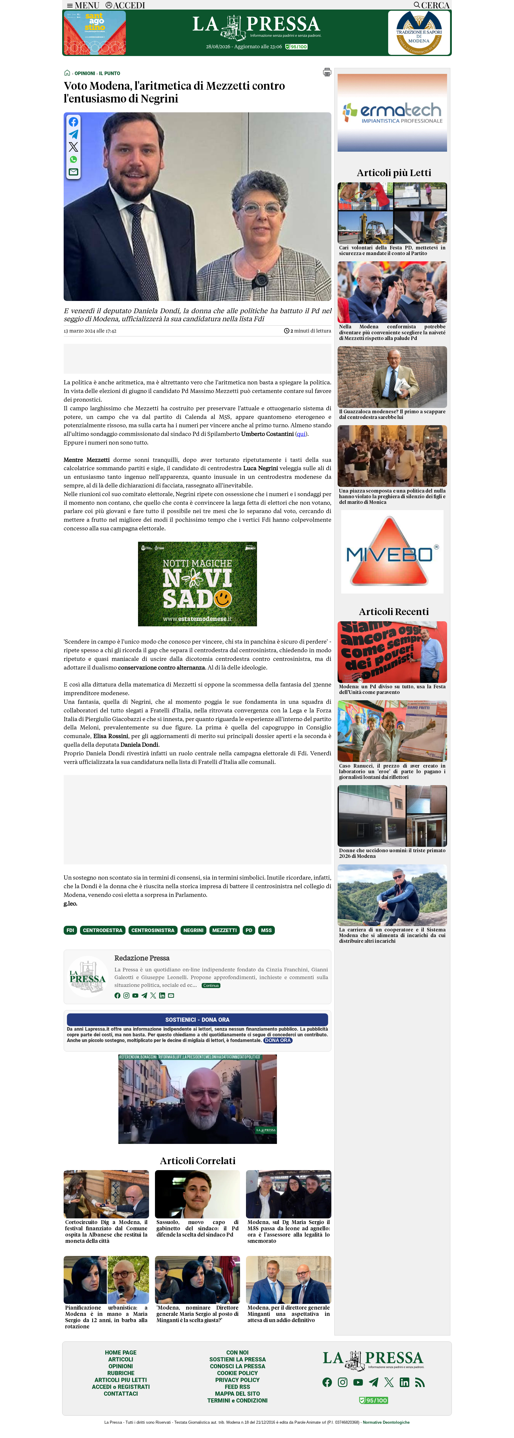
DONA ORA (278, 1040)
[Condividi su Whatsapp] (73, 159)
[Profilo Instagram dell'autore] (126, 996)
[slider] (191, 1139)
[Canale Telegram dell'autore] (144, 996)
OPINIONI (121, 1366)
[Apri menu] (68, 5)
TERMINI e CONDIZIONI (237, 1400)
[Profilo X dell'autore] (153, 996)
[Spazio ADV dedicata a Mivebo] (392, 592)
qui (301, 434)
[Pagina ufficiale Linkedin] (404, 1383)
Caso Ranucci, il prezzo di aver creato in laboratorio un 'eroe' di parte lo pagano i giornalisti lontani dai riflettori (392, 772)
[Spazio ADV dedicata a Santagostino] (95, 53)
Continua (211, 985)
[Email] (171, 996)
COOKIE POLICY (237, 1373)
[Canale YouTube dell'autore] (135, 996)
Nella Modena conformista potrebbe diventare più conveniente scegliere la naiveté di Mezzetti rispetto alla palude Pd (392, 332)
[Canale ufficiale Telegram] (373, 1383)
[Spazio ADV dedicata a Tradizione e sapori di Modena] (419, 53)
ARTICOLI (120, 1359)
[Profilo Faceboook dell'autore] (117, 996)
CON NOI (237, 1352)
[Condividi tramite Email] (73, 172)
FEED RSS (237, 1386)
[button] (327, 74)
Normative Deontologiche (386, 1422)
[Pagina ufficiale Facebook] (327, 1383)
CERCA (435, 4)
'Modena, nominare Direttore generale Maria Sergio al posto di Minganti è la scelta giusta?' (197, 1314)
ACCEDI (129, 4)
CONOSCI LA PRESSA (237, 1366)
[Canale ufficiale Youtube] (358, 1383)
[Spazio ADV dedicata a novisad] (197, 624)
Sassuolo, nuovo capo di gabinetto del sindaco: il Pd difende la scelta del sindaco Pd (197, 1229)
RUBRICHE (120, 1373)
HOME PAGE (121, 1352)
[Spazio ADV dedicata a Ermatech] (392, 153)
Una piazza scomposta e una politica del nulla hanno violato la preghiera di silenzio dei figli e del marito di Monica (392, 497)
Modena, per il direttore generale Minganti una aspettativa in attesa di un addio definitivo (288, 1314)
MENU (87, 4)
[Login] (109, 4)
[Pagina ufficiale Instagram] (342, 1383)
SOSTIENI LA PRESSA (237, 1359)
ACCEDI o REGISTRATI (121, 1386)
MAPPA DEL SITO (237, 1393)
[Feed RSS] (420, 1383)
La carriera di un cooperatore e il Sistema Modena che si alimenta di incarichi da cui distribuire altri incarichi (392, 936)
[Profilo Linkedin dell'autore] (162, 996)
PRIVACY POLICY (237, 1380)
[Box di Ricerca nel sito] (415, 5)
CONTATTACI (121, 1393)
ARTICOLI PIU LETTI (121, 1380)
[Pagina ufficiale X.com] (389, 1383)
